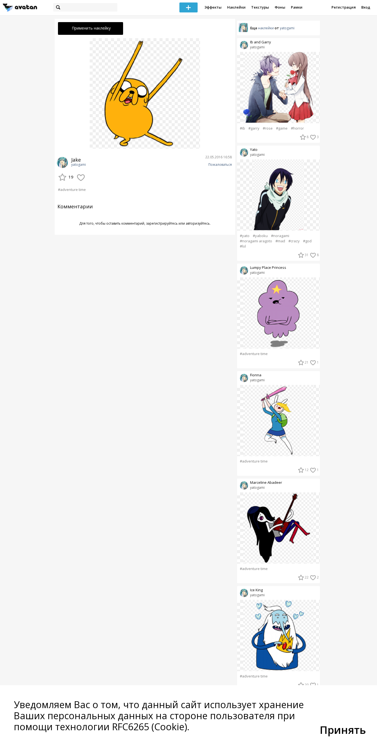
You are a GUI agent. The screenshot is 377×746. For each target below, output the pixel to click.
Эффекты (213, 7)
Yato (253, 149)
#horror (297, 128)
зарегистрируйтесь (162, 223)
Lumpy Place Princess (268, 267)
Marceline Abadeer (266, 482)
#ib (242, 128)
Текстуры (260, 7)
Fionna (255, 375)
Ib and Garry (260, 42)
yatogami (78, 164)
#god (307, 241)
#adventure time (72, 189)
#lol (243, 246)
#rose (268, 128)
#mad (280, 241)
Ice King (256, 590)
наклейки (266, 28)
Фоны (280, 7)
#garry (253, 128)
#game (282, 128)
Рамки (296, 7)
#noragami (280, 236)
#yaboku (260, 236)
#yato (244, 236)
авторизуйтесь (198, 223)
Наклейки (236, 7)
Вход (365, 7)
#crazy (294, 241)
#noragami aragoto (256, 241)
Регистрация (343, 7)
